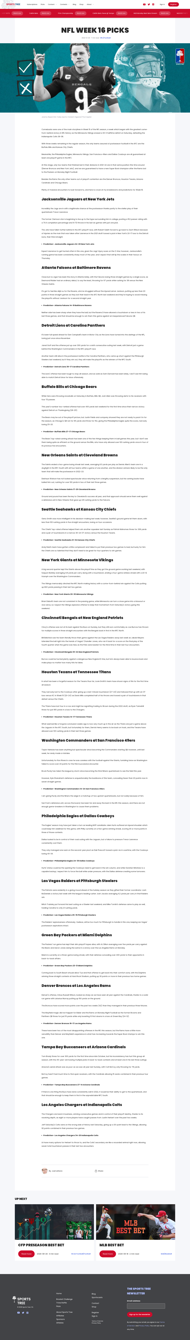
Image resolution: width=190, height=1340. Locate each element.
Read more (26, 1254)
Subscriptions (32, 4)
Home (59, 1293)
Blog (74, 4)
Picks (43, 4)
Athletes (60, 1323)
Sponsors (60, 1319)
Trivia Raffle (61, 1302)
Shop (81, 4)
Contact (95, 1303)
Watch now (22, 13)
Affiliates (60, 1315)
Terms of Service (97, 1321)
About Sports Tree (64, 1312)
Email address (133, 1301)
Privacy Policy (96, 1323)
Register (173, 4)
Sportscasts (97, 1297)
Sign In (162, 4)
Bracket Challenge (64, 1299)
